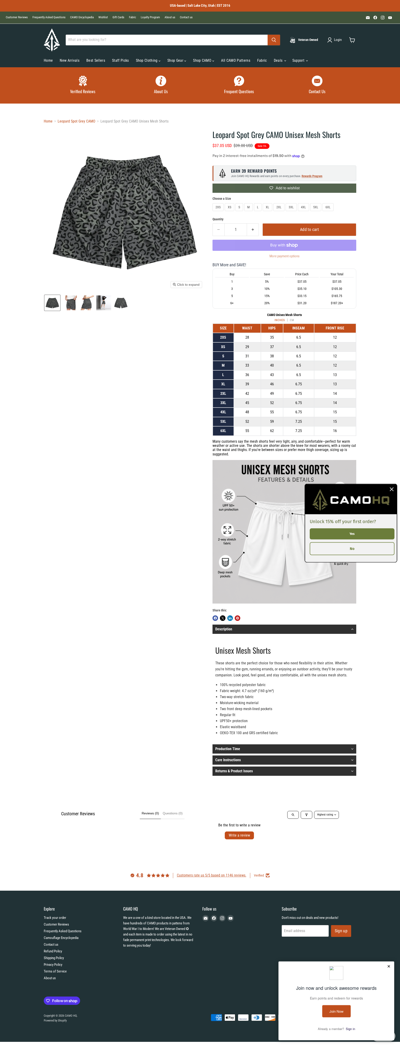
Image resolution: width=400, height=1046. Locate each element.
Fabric (132, 17)
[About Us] (161, 85)
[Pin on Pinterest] (237, 618)
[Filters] (306, 815)
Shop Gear (175, 60)
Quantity (217, 219)
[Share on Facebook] (215, 618)
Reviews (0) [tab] (150, 813)
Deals (279, 60)
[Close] (391, 489)
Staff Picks (120, 60)
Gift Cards (118, 17)
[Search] (274, 40)
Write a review (239, 835)
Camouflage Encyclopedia (61, 938)
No (352, 548)
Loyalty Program (150, 17)
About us (170, 17)
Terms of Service (55, 971)
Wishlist (103, 17)
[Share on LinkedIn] (230, 618)
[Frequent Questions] (239, 85)
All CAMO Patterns (235, 60)
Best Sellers (95, 60)
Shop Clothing (147, 60)
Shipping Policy (54, 958)
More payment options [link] (284, 256)
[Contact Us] (317, 85)
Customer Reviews (17, 17)
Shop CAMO (202, 60)
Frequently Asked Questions (49, 17)
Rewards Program (312, 176)
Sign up (341, 930)
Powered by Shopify (55, 1020)
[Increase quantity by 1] (253, 229)
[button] (335, 40)
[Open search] (293, 815)
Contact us (186, 17)
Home (48, 60)
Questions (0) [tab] (173, 813)
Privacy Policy (53, 965)
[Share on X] (222, 618)
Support (299, 60)
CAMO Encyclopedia (82, 17)
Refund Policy (53, 951)
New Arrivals (69, 60)
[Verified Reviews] (83, 85)
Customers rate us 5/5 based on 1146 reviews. (211, 875)
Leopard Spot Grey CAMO (76, 121)
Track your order (55, 918)
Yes (352, 534)
